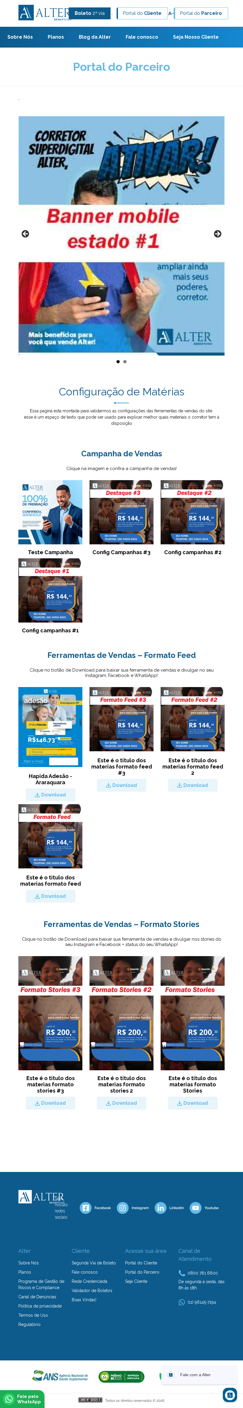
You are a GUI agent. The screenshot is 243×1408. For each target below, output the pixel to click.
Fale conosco (142, 37)
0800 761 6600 (203, 1273)
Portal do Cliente (141, 1263)
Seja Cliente (136, 1281)
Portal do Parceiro (142, 1272)
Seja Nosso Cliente (196, 37)
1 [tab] (118, 361)
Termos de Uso (33, 1315)
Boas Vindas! (84, 1299)
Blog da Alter (95, 37)
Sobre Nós (20, 37)
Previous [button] (25, 234)
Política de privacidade (40, 1306)
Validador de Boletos (92, 1290)
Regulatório (29, 1324)
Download (53, 795)
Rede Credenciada (89, 1281)
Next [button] (217, 234)
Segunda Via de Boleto (94, 1263)
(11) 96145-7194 (202, 1302)
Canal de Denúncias (37, 1296)
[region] (121, 241)
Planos (56, 37)
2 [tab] (125, 361)
